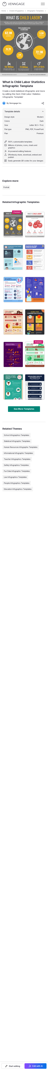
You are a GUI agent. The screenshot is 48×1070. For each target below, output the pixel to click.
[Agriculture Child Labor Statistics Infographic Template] (13, 322)
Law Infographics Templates (15, 477)
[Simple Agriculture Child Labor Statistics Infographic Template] (34, 354)
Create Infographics (16, 11)
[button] (12, 1066)
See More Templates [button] (24, 409)
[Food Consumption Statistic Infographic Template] (34, 322)
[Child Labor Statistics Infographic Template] (34, 224)
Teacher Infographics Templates (17, 459)
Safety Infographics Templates (16, 465)
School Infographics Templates (16, 435)
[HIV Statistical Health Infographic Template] (13, 289)
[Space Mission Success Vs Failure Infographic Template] (13, 354)
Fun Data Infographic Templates (17, 471)
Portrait (6, 187)
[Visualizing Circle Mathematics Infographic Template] (34, 386)
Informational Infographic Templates (18, 453)
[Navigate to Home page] (13, 4)
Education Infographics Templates (18, 489)
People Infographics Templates (16, 483)
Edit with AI (37, 1066)
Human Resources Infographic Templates (20, 447)
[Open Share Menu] (43, 103)
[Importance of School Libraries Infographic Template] (13, 257)
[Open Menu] (43, 4)
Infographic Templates (35, 11)
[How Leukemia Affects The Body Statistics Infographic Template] (34, 289)
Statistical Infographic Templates (17, 441)
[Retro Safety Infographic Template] (34, 257)
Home (3, 11)
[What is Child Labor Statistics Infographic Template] (13, 224)
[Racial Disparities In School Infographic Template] (13, 386)
